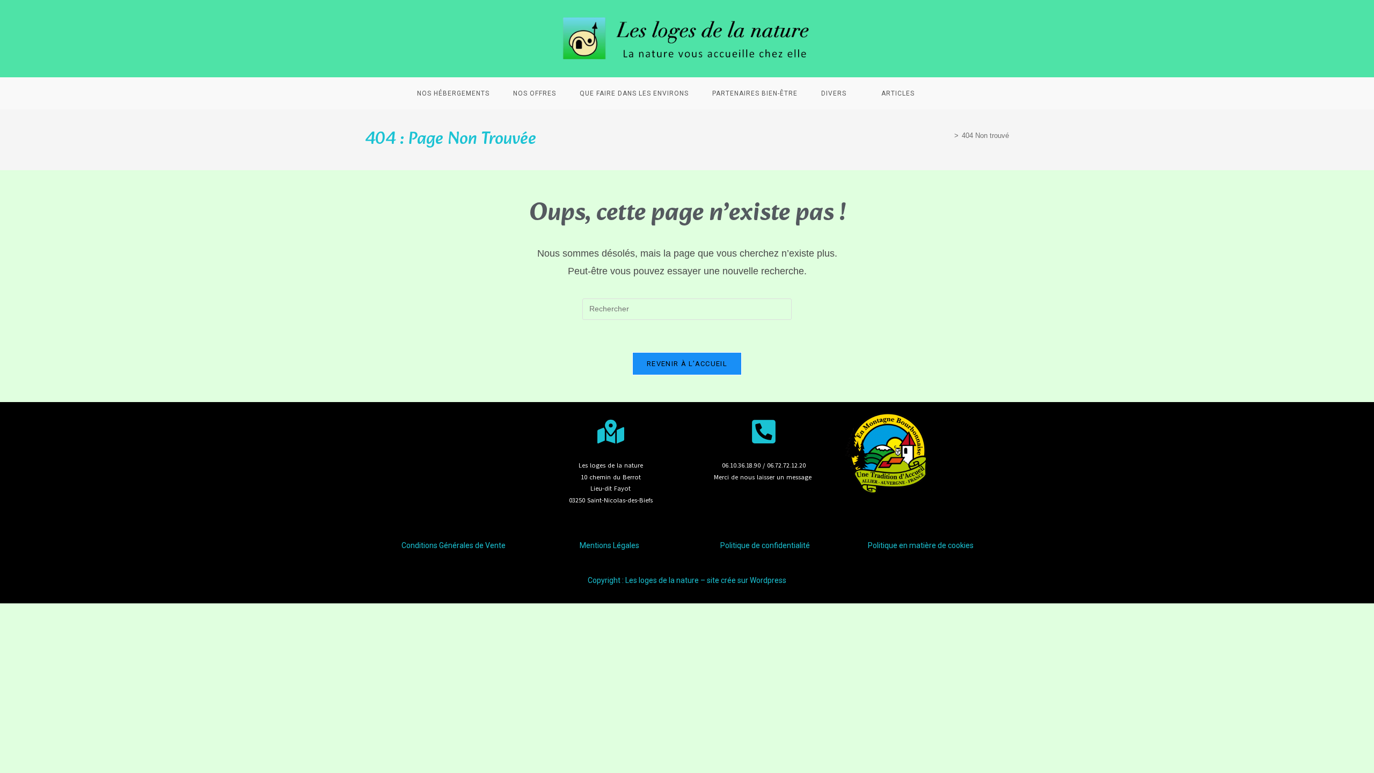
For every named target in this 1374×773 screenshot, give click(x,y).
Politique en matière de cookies (921, 545)
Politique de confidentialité (765, 545)
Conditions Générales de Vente (453, 545)
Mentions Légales (609, 545)
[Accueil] (948, 136)
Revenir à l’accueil (687, 364)
